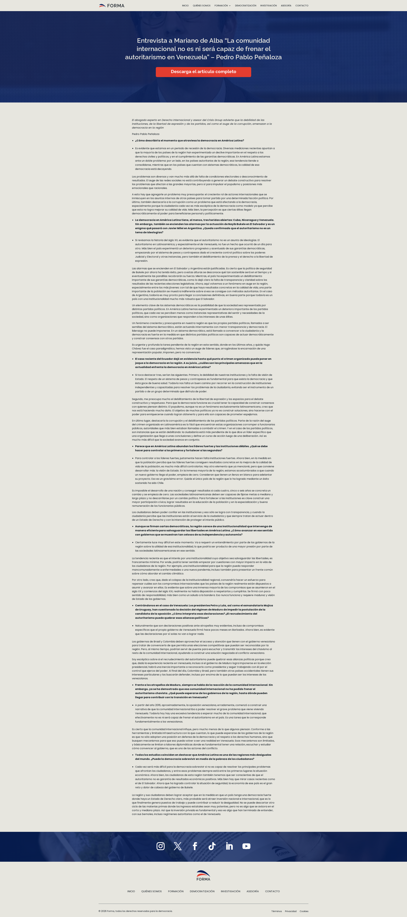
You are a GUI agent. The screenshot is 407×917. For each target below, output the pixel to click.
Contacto (301, 5)
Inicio (185, 5)
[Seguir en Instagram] (161, 846)
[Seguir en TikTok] (212, 846)
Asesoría (286, 5)
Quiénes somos (201, 5)
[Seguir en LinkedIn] (229, 846)
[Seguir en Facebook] (195, 846)
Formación (221, 5)
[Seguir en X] (178, 846)
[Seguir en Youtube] (246, 846)
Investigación (268, 5)
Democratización (245, 5)
